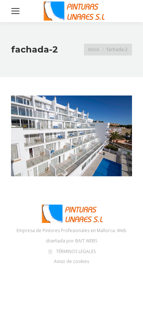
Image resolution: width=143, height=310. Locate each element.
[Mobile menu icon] (15, 11)
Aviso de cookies (71, 261)
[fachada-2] (71, 135)
